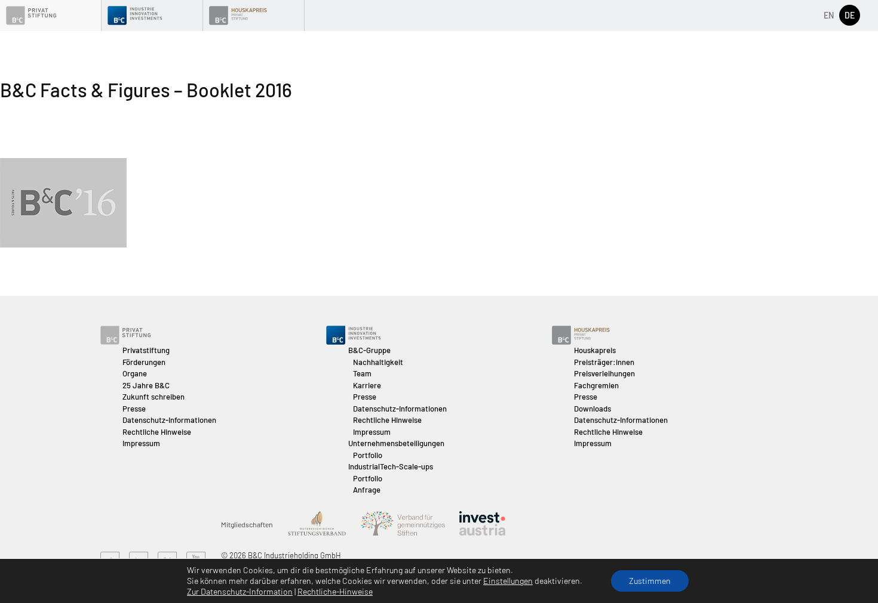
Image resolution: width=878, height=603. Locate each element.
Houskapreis (595, 350)
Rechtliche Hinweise (156, 432)
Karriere (367, 385)
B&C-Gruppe (369, 350)
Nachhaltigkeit (378, 362)
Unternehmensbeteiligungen (396, 443)
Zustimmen (650, 581)
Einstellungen (508, 581)
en (829, 15)
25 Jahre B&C (146, 385)
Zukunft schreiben (153, 396)
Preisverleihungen (604, 373)
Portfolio (367, 455)
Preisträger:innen (604, 362)
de (850, 15)
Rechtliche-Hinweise (335, 591)
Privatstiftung (146, 350)
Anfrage (366, 489)
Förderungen (143, 362)
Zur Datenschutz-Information (240, 591)
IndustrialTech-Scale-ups (390, 466)
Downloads (592, 408)
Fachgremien (596, 385)
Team (362, 373)
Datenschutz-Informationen (169, 420)
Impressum (141, 443)
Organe (134, 373)
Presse (134, 408)
